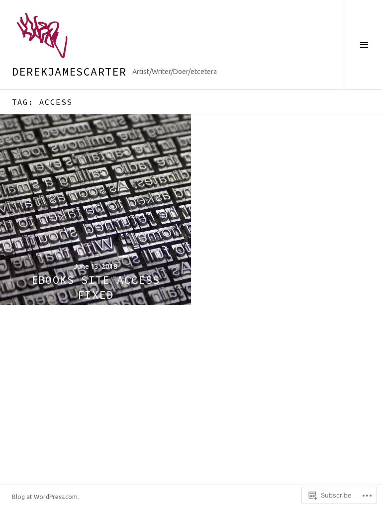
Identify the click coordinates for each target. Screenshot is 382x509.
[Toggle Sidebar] (364, 44)
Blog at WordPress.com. (45, 497)
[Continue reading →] (95, 209)
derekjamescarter (69, 72)
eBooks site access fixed (95, 287)
